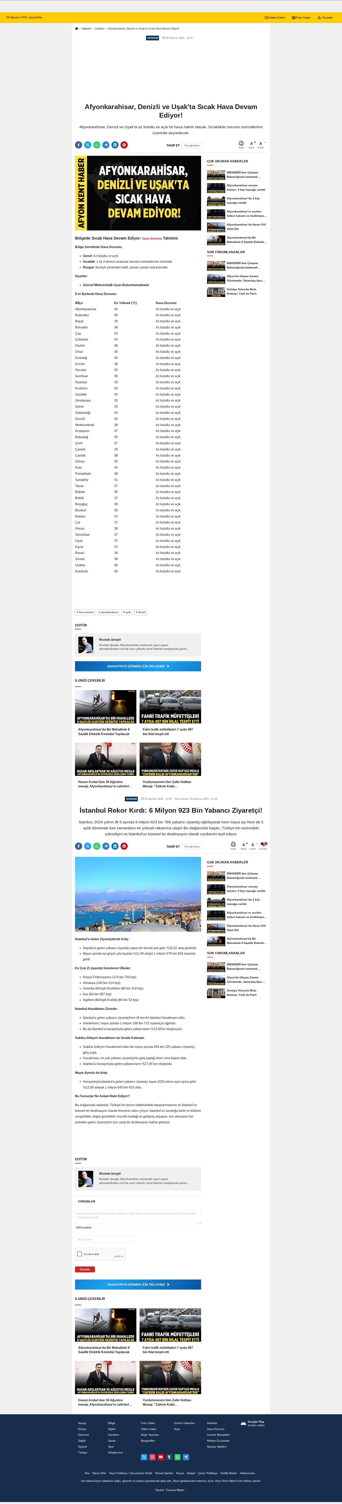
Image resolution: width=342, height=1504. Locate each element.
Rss (87, 1473)
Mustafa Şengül (110, 639)
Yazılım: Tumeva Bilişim (169, 1490)
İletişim (191, 1473)
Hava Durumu (215, 1429)
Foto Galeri (303, 17)
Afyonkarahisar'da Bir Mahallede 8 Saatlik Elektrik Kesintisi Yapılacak (104, 731)
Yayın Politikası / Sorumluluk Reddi (130, 1473)
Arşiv (177, 1429)
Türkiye (82, 1452)
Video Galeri (276, 17)
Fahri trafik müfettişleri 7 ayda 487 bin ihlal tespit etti (168, 731)
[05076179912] (177, 1457)
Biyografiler (148, 1440)
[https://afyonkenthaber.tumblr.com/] (169, 1457)
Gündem (99, 28)
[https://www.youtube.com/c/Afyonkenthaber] (161, 1457)
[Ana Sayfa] (76, 28)
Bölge (111, 1423)
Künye (180, 1473)
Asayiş (82, 1423)
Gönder (85, 1269)
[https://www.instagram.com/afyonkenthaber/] (152, 1457)
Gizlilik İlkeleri (228, 1473)
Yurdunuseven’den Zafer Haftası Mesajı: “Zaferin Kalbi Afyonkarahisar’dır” (167, 784)
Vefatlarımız (115, 1452)
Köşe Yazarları (150, 1434)
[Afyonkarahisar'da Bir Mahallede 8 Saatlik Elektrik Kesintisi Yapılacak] (105, 706)
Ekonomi (83, 1434)
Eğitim (112, 1429)
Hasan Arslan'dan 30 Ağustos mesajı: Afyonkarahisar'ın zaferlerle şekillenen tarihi (104, 784)
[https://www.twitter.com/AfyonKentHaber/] (144, 1457)
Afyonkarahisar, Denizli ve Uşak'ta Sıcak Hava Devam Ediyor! (143, 28)
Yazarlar (327, 17)
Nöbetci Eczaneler (218, 1440)
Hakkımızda (247, 1473)
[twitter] (87, 144)
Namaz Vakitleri (216, 1446)
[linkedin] (115, 144)
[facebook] (78, 144)
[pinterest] (124, 144)
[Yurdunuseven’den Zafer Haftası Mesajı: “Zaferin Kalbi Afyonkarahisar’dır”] (170, 759)
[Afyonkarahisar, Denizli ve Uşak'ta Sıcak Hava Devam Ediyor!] (138, 192)
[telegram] (105, 144)
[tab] (86, 1201)
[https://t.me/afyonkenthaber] (186, 1457)
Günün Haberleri (184, 1423)
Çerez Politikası (208, 1473)
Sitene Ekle (99, 1473)
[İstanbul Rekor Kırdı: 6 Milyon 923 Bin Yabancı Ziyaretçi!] (138, 894)
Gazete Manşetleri (218, 1434)
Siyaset (82, 1446)
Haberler (86, 28)
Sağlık (82, 1440)
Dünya (82, 1429)
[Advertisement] (171, 71)
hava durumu (152, 238)
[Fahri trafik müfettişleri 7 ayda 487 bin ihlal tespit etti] (170, 706)
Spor (111, 1446)
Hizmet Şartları (164, 1473)
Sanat (111, 1440)
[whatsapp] (96, 144)
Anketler (212, 1423)
